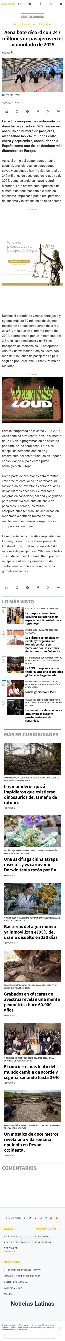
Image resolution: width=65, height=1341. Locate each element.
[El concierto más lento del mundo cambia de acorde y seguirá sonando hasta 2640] (32, 1039)
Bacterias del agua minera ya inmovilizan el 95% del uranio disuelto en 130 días (30, 931)
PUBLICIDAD (41, 1236)
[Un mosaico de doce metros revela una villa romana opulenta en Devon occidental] (32, 1106)
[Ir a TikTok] (30, 1218)
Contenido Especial (16, 1282)
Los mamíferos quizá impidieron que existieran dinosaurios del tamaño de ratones (30, 794)
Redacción (7, 52)
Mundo (8, 1294)
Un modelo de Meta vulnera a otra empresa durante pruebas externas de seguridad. (43, 715)
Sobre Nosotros (44, 1242)
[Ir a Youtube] (51, 1218)
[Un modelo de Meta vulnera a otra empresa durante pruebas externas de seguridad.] (15, 707)
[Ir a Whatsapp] (46, 1218)
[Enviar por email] (7, 112)
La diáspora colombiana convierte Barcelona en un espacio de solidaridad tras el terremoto (43, 618)
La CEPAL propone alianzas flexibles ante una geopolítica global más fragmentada (44, 671)
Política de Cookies (16, 1242)
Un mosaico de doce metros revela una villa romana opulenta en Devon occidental (31, 1142)
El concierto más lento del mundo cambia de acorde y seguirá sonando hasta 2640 (32, 1071)
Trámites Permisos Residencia (22, 1276)
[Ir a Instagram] (40, 1218)
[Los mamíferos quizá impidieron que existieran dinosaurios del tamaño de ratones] (32, 759)
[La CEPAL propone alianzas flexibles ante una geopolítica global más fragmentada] (15, 665)
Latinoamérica (13, 1288)
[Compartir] (19, 4)
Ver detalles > (30, 1336)
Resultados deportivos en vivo (23, 1270)
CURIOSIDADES (9, 3)
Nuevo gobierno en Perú (40, 692)
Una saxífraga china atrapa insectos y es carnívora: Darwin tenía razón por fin (31, 864)
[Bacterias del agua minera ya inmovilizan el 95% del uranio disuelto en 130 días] (32, 899)
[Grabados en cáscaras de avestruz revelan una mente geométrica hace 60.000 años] (32, 966)
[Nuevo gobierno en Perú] (15, 688)
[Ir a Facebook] (24, 1218)
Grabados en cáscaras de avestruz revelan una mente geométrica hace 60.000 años (32, 1002)
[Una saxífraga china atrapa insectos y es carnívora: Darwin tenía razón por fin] (32, 831)
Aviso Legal (11, 1236)
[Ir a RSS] (56, 1218)
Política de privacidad (11, 1250)
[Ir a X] (35, 1218)
